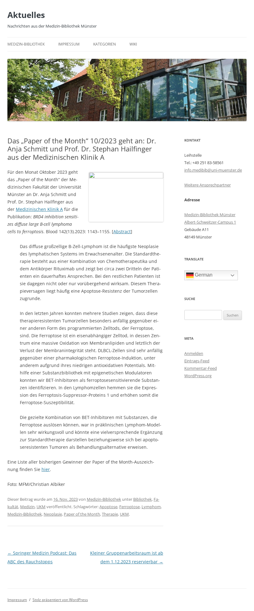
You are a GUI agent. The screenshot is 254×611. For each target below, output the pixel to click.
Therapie (110, 514)
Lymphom (151, 506)
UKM (41, 506)
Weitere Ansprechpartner (207, 185)
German (203, 274)
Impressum (69, 44)
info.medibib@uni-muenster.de (213, 170)
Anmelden (193, 353)
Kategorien (104, 44)
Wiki (133, 44)
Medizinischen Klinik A (39, 209)
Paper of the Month (82, 514)
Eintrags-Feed (196, 361)
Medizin (27, 506)
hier (46, 469)
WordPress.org (198, 375)
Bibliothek (142, 499)
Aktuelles (26, 14)
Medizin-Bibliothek (26, 44)
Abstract (122, 231)
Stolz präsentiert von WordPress (60, 599)
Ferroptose (129, 506)
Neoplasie (53, 514)
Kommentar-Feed (200, 368)
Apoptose (108, 506)
